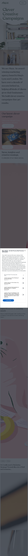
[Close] (25, 251)
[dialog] (14, 278)
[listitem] (14, 275)
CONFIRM (8, 300)
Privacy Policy (22, 305)
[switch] (23, 278)
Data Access (14, 305)
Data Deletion (6, 305)
